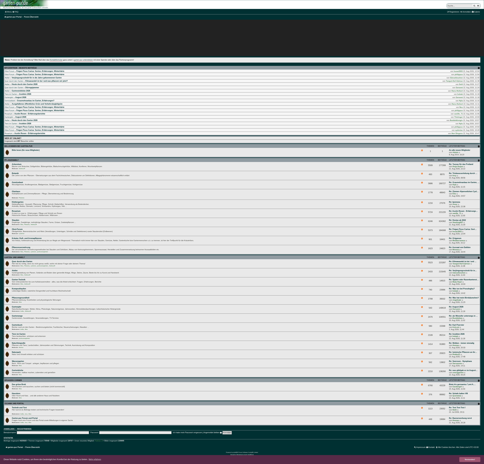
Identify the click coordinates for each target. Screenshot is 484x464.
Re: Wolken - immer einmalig (461, 343)
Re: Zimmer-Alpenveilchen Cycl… (464, 191)
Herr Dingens (457, 133)
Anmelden (9, 429)
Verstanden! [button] (470, 459)
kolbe (22, 311)
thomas (21, 347)
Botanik (15, 173)
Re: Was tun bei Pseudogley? (462, 289)
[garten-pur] (25, 4)
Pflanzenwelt (11, 160)
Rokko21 (456, 354)
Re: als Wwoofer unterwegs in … (463, 316)
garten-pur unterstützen (83, 60)
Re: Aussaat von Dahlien (460, 247)
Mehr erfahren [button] (95, 459)
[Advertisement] (242, 38)
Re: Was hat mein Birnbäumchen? (464, 298)
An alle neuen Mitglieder (459, 150)
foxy (454, 175)
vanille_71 (458, 114)
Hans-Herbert (457, 91)
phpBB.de (251, 454)
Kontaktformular (56, 60)
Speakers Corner (13, 380)
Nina (21, 224)
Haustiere (16, 393)
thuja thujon (457, 166)
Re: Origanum (455, 238)
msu (26, 414)
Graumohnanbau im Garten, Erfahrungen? (35, 101)
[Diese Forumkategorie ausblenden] (479, 146)
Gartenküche (17, 370)
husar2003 (458, 71)
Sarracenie (457, 363)
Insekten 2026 (25, 94)
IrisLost (455, 327)
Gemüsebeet (10, 101)
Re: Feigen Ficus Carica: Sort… (463, 229)
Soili (461, 84)
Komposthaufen (19, 289)
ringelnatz (456, 300)
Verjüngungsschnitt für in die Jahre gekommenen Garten (37, 78)
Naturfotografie (18, 343)
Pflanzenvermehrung (21, 247)
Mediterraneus (458, 240)
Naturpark (16, 352)
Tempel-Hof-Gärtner (454, 81)
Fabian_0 (99, 441)
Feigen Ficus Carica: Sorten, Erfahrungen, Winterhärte (40, 71)
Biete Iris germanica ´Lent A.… (462, 384)
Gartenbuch (17, 325)
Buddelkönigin (456, 120)
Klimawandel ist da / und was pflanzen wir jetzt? (46, 81)
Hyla (461, 101)
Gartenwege (17, 316)
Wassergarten (18, 361)
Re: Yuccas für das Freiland (461, 164)
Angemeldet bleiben (211, 432)
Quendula (456, 396)
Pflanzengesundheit (20, 298)
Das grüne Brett (19, 384)
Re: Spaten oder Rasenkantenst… (464, 279)
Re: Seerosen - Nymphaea (460, 361)
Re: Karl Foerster (456, 325)
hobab (460, 94)
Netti (454, 410)
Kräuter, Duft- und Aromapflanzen (27, 238)
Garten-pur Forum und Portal (25, 418)
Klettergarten (17, 202)
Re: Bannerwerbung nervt (460, 418)
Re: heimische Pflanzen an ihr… (463, 352)
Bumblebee (457, 318)
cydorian (459, 130)
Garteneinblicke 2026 (21, 91)
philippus (459, 74)
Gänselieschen (456, 78)
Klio (454, 194)
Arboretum (16, 164)
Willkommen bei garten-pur (18, 146)
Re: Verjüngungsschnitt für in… (463, 270)
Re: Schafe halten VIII (458, 393)
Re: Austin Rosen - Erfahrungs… (463, 211)
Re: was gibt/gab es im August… (463, 370)
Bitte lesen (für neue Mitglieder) (26, 150)
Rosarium (8, 114)
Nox (461, 107)
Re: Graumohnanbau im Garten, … (464, 182)
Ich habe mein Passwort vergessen (187, 432)
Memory (456, 249)
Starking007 (457, 222)
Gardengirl (457, 387)
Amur (454, 204)
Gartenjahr (9, 97)
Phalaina (21, 197)
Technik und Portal (14, 403)
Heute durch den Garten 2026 (24, 84)
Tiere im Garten (11, 94)
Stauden (15, 220)
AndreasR (22, 168)
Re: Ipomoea (454, 202)
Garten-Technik (18, 279)
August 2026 (20, 97)
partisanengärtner (42, 251)
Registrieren (24, 429)
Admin (455, 152)
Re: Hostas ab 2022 (457, 220)
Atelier (7, 78)
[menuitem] (15, 12)
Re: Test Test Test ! (457, 407)
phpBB (235, 452)
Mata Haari (457, 282)
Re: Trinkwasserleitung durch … (463, 173)
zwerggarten (458, 372)
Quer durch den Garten (14, 81)
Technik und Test (19, 407)
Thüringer (458, 117)
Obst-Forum (9, 71)
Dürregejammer (32, 87)
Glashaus (16, 191)
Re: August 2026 (456, 307)
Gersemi (459, 88)
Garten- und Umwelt (14, 257)
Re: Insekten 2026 (456, 334)
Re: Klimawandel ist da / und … (462, 261)
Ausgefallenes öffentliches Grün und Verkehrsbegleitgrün (37, 104)
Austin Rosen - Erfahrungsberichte (29, 114)
